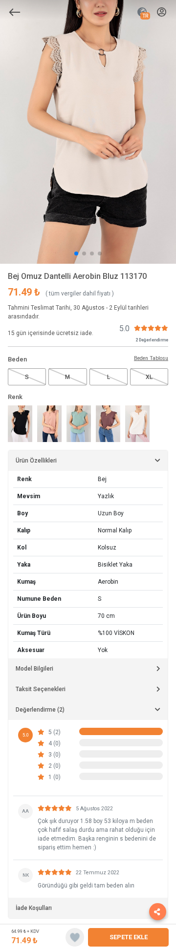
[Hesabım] (161, 12)
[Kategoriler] (14, 12)
